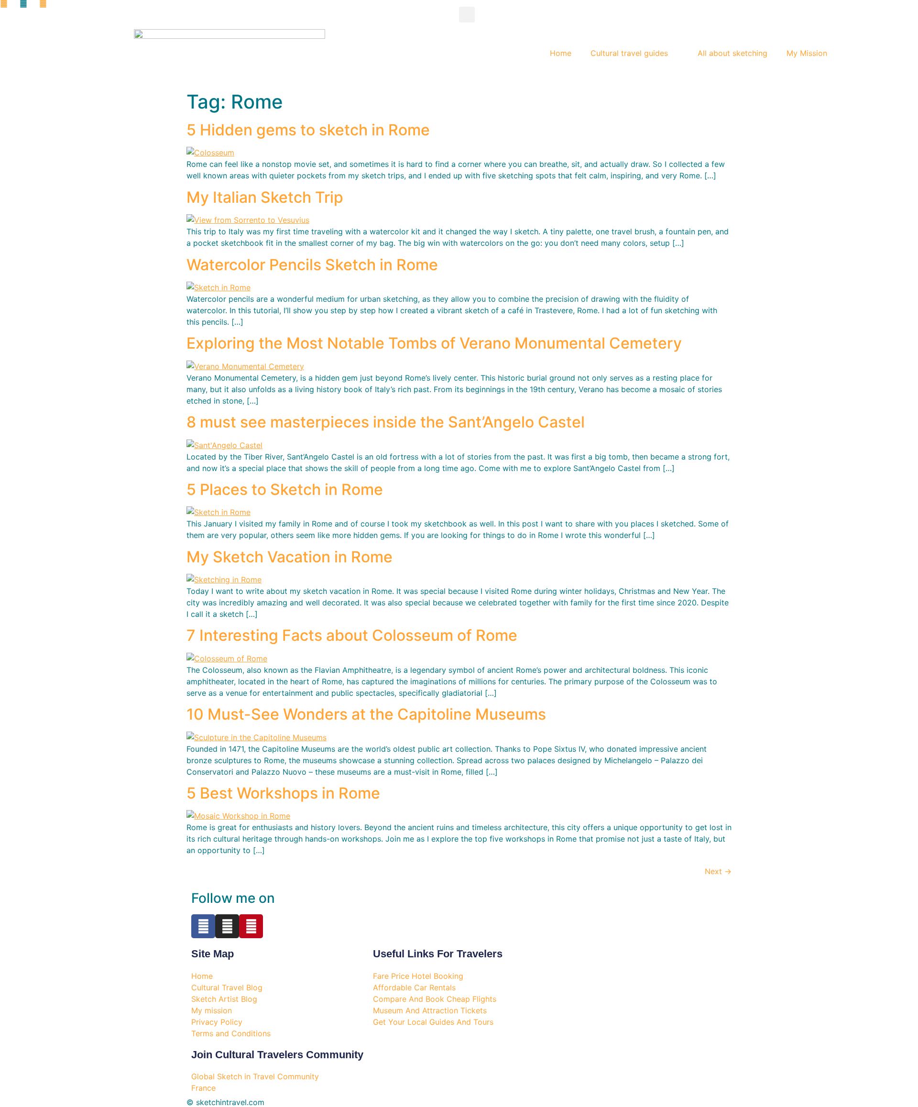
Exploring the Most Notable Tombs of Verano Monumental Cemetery (434, 343)
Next (718, 871)
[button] (467, 14)
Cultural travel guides (629, 53)
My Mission (807, 53)
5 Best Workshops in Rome (283, 793)
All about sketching (732, 53)
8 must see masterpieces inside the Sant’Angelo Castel (385, 422)
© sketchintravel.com (225, 1102)
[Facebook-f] (203, 926)
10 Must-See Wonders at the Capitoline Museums (366, 714)
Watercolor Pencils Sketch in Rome (312, 264)
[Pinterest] (251, 926)
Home (560, 53)
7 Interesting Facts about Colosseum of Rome (351, 635)
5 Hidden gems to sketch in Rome (308, 130)
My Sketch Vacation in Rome (289, 557)
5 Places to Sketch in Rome (284, 489)
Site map (212, 954)
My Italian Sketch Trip (264, 197)
